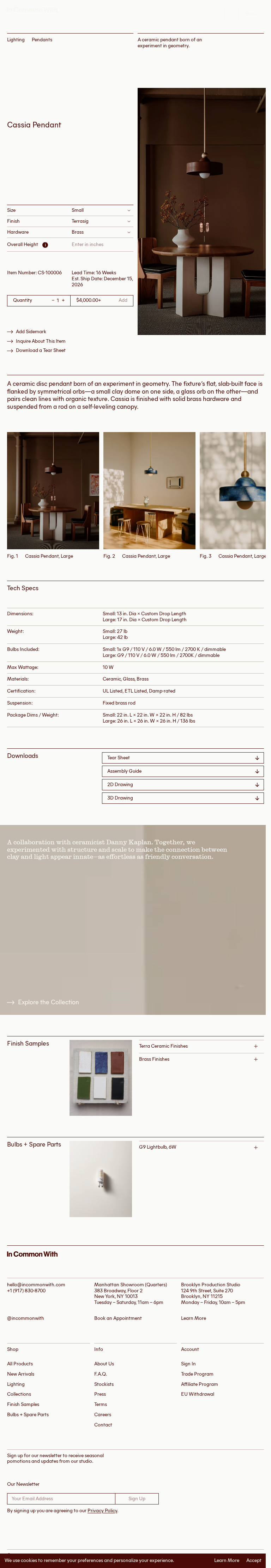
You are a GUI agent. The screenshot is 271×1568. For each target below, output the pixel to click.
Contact (103, 1425)
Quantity (22, 301)
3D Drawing (120, 798)
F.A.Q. (100, 1374)
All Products (20, 1364)
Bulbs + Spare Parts (28, 1415)
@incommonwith (25, 1318)
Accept (253, 1560)
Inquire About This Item (41, 341)
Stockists (104, 1384)
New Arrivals (20, 1374)
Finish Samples (23, 1404)
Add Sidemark (31, 332)
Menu (251, 14)
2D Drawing (120, 785)
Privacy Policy (102, 1511)
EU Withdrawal (197, 1394)
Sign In (188, 1364)
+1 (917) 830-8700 (26, 1291)
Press (100, 1394)
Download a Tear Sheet (41, 350)
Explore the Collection (48, 1002)
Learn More (226, 1560)
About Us (104, 1364)
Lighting (16, 40)
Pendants (42, 40)
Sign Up (136, 1499)
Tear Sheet (118, 758)
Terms (100, 1404)
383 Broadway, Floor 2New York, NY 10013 (118, 1294)
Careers (102, 1415)
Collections (19, 1394)
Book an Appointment (118, 1318)
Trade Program (197, 1374)
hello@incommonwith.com (36, 1285)
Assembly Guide (124, 771)
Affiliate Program (199, 1384)
